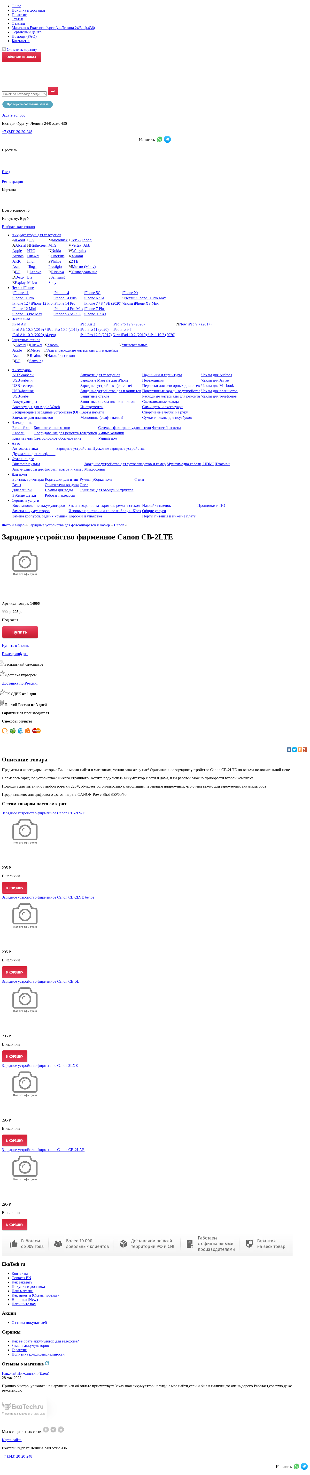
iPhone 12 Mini (24, 309)
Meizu (32, 282)
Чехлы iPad (21, 319)
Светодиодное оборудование (57, 438)
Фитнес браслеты (166, 428)
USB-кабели (22, 380)
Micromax (60, 240)
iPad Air (19, 324)
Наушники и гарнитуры (162, 375)
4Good (19, 240)
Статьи (17, 19)
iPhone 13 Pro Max (27, 314)
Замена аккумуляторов (31, 511)
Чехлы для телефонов (219, 396)
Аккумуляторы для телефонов (36, 235)
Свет (84, 485)
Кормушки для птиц (61, 479)
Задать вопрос (13, 115)
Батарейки (21, 428)
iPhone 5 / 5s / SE (67, 314)
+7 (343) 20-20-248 (17, 132)
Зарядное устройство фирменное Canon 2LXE (40, 1065)
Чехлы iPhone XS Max (140, 303)
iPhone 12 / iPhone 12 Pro (32, 303)
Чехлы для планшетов (219, 391)
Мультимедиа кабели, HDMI (190, 464)
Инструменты (91, 407)
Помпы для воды (59, 490)
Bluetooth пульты (26, 464)
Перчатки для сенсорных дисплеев (171, 386)
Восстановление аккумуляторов (38, 505)
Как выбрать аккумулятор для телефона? (45, 1341)
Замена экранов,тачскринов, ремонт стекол (104, 505)
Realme (35, 356)
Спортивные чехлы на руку (165, 412)
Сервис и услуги (25, 500)
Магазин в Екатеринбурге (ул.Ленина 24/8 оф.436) (53, 28)
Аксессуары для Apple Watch (36, 407)
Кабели (18, 433)
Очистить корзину (21, 49)
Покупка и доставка (28, 10)
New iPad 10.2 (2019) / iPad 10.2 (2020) (144, 335)
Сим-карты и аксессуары (162, 407)
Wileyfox (79, 251)
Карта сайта (12, 1440)
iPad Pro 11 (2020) (94, 329)
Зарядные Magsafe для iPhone (104, 380)
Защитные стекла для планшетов (107, 401)
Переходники (153, 380)
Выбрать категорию (18, 227)
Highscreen (38, 245)
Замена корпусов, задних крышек (40, 516)
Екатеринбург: (15, 654)
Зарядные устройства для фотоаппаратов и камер (125, 464)
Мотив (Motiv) (84, 267)
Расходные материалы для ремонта (171, 396)
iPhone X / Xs (95, 314)
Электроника (22, 422)
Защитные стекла (26, 340)
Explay (20, 282)
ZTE (74, 261)
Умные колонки (111, 433)
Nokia (56, 251)
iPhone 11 (21, 293)
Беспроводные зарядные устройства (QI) (45, 412)
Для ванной (22, 490)
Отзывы (18, 23)
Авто (16, 443)
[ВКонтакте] (289, 749)
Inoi (31, 261)
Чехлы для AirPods (216, 375)
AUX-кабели (23, 375)
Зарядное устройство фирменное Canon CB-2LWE (43, 813)
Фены (139, 479)
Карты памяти (92, 412)
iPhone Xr (130, 293)
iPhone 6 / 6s (94, 298)
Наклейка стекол (61, 356)
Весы (16, 485)
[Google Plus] (305, 749)
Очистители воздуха (62, 485)
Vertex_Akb (80, 245)
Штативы (222, 464)
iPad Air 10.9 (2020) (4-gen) (34, 335)
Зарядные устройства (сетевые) (106, 386)
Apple (17, 251)
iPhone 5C (92, 293)
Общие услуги (154, 511)
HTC (31, 251)
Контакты (20, 1273)
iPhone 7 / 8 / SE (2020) (102, 303)
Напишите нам (24, 1304)
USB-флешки (23, 391)
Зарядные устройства (74, 448)
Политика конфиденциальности (38, 1354)
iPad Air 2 (87, 324)
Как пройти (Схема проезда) (35, 1295)
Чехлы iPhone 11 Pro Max (145, 298)
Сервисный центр (26, 32)
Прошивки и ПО (211, 505)
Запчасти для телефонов (100, 375)
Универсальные (84, 272)
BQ (18, 272)
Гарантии (19, 15)
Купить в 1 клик (15, 645)
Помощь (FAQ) (24, 36)
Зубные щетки (24, 495)
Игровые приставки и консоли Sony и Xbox (105, 511)
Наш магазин (22, 1291)
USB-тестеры (23, 386)
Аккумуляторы (24, 401)
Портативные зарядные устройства (171, 391)
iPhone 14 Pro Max (68, 309)
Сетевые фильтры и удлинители (124, 428)
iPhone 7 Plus (94, 309)
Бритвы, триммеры (28, 479)
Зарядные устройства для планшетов (110, 391)
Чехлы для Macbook (217, 386)
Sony (52, 282)
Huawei (33, 256)
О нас (16, 6)
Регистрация (12, 181)
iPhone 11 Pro (23, 298)
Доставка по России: (20, 683)
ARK (16, 261)
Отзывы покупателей (29, 1322)
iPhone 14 (61, 293)
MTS (52, 245)
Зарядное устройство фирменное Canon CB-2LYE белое (48, 897)
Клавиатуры (22, 438)
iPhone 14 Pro (64, 303)
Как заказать (22, 1282)
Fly (31, 240)
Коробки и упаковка (85, 516)
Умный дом (107, 438)
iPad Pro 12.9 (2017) (96, 335)
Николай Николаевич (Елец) (25, 1373)
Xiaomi (77, 256)
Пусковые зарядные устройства (119, 448)
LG (29, 277)
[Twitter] (294, 749)
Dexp (19, 277)
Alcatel (20, 245)
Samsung (58, 277)
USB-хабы (21, 396)
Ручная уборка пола (96, 479)
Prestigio (55, 267)
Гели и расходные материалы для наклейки (82, 350)
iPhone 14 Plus (65, 298)
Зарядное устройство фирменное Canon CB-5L (40, 981)
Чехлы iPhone (23, 288)
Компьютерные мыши (52, 428)
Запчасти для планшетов (32, 417)
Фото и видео (23, 459)
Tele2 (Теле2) (81, 240)
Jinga (33, 267)
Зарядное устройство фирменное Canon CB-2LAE (43, 1150)
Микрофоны (94, 469)
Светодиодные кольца (160, 401)
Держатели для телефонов (33, 454)
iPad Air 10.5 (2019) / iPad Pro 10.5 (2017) (45, 329)
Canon (119, 525)
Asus (16, 267)
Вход (6, 172)
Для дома (19, 474)
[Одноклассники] (300, 749)
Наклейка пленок (156, 505)
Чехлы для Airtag (215, 380)
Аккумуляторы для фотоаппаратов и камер (47, 469)
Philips (56, 261)
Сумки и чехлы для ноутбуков (167, 417)
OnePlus (57, 256)
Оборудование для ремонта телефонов (65, 433)
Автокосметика (25, 448)
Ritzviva (57, 272)
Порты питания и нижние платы (169, 516)
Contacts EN (21, 1278)
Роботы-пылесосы (60, 495)
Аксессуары (21, 370)
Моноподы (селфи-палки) (101, 417)
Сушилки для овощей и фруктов (106, 490)
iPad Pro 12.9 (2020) (129, 324)
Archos (17, 256)
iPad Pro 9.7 (122, 329)
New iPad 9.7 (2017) (195, 324)
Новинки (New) (25, 1300)
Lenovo (35, 272)
